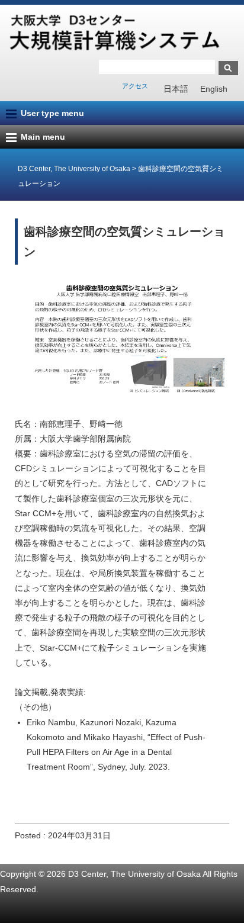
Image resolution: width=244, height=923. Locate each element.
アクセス (135, 85)
